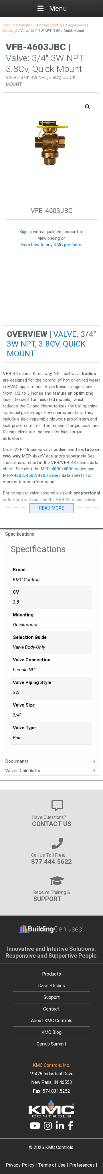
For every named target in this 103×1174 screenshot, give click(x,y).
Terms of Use (52, 1165)
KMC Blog (51, 1032)
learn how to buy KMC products (51, 244)
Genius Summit (51, 1044)
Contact (51, 1009)
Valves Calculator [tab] (22, 770)
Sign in (25, 231)
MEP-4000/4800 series (63, 468)
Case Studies (51, 985)
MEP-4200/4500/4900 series (32, 475)
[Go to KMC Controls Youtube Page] (34, 1127)
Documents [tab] (17, 761)
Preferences (82, 1165)
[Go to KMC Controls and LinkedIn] (59, 1127)
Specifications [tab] (19, 534)
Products (10, 25)
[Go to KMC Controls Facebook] (70, 1127)
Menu (58, 9)
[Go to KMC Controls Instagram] (47, 1127)
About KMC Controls (51, 1020)
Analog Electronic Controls (43, 25)
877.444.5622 (51, 861)
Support (51, 997)
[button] (87, 107)
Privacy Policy (20, 1165)
